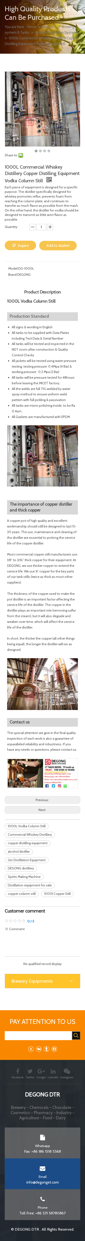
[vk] (39, 1049)
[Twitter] (31, 1049)
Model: (13, 268)
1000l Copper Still (57, 894)
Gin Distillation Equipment (27, 860)
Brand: (12, 274)
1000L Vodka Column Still (27, 826)
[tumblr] (46, 1049)
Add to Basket (58, 245)
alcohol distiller (19, 851)
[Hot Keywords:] (76, 1035)
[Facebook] (54, 1049)
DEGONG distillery (21, 868)
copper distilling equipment (27, 843)
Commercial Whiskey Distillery (30, 834)
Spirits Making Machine (24, 877)
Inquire (23, 245)
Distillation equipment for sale (30, 885)
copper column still (22, 894)
